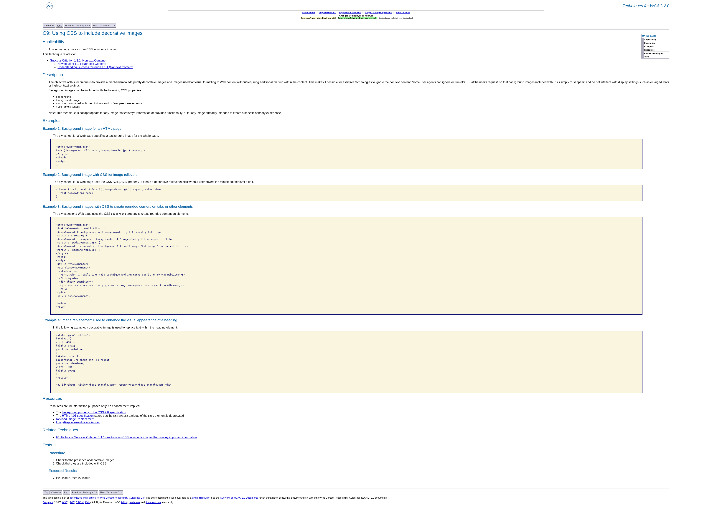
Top (46, 492)
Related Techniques (653, 53)
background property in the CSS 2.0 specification (94, 412)
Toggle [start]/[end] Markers (378, 12)
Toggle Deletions (327, 12)
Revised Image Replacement (75, 419)
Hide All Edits (308, 12)
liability (124, 502)
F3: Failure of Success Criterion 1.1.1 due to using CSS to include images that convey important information (126, 437)
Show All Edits (403, 12)
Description (649, 43)
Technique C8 (77, 25)
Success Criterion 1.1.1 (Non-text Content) (78, 60)
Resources (649, 50)
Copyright (48, 502)
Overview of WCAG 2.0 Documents (239, 497)
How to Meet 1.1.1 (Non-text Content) (81, 63)
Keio (87, 502)
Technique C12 (104, 25)
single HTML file (201, 497)
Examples (649, 46)
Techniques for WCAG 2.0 (646, 6)
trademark (134, 502)
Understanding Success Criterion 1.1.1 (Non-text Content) (95, 67)
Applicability (650, 40)
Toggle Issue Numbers (350, 12)
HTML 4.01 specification (78, 415)
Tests (646, 57)
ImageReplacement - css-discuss (78, 422)
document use (153, 502)
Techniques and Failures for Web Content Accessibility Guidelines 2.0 (107, 497)
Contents (49, 25)
